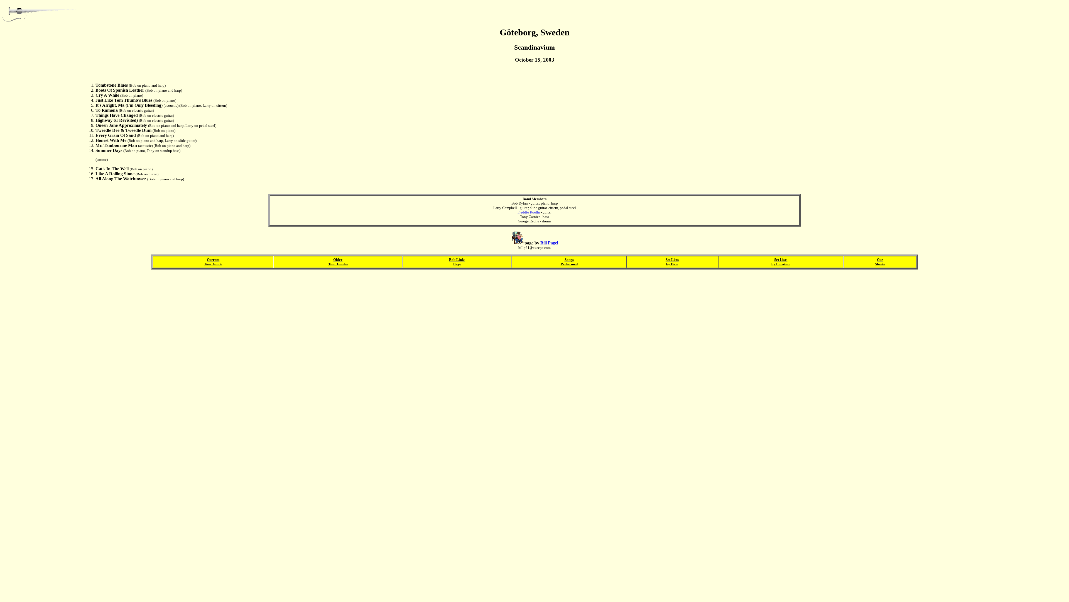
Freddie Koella (529, 212)
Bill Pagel (549, 243)
